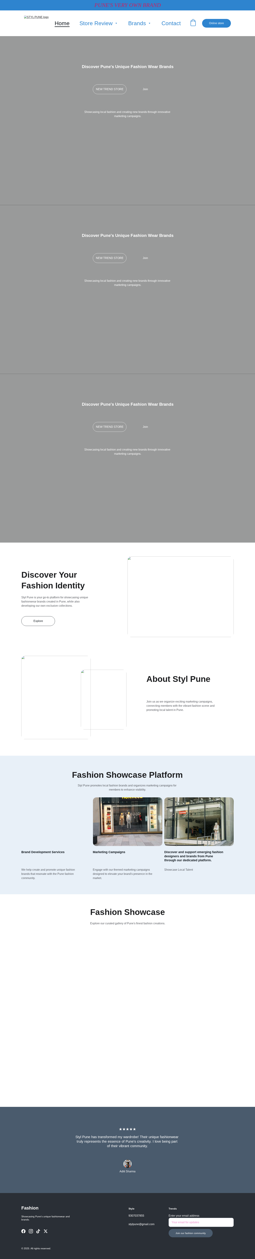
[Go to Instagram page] (31, 1231)
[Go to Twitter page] (46, 1231)
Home (62, 23)
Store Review (96, 23)
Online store (216, 23)
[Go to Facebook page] (23, 1231)
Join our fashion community (191, 1233)
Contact (171, 23)
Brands (137, 23)
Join (145, 89)
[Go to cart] (193, 23)
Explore (38, 621)
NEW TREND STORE (110, 89)
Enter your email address (184, 1215)
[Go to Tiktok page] (38, 1231)
